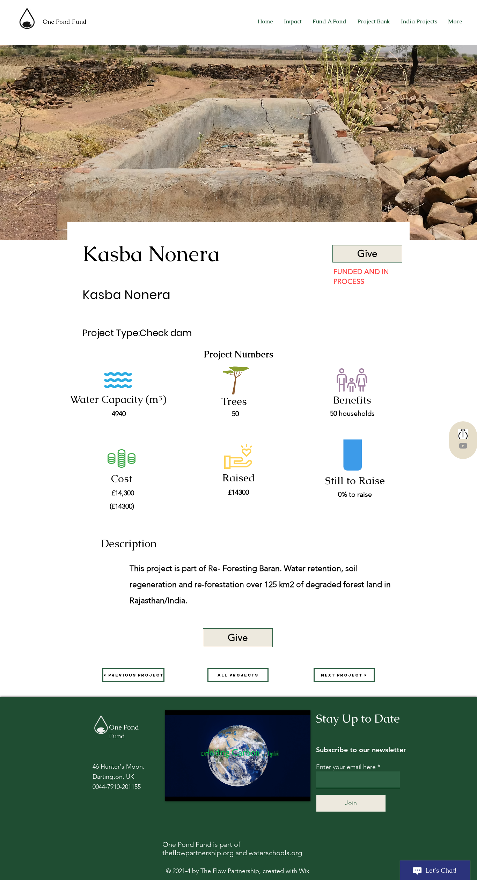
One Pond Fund (65, 21)
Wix (304, 871)
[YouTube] (463, 446)
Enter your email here (346, 767)
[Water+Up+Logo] (463, 434)
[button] (238, 637)
